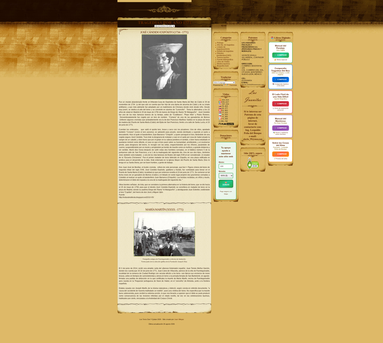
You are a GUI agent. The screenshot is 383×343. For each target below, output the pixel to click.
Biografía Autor (223, 66)
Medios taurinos (223, 64)
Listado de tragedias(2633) (223, 48)
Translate (233, 85)
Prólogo (220, 43)
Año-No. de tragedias (225, 45)
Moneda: (222, 171)
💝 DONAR (226, 184)
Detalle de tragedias (225, 51)
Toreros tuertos (223, 57)
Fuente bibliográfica (225, 60)
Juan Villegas (179, 319)
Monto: (221, 162)
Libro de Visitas (223, 62)
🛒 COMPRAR (281, 55)
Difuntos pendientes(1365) (224, 54)
